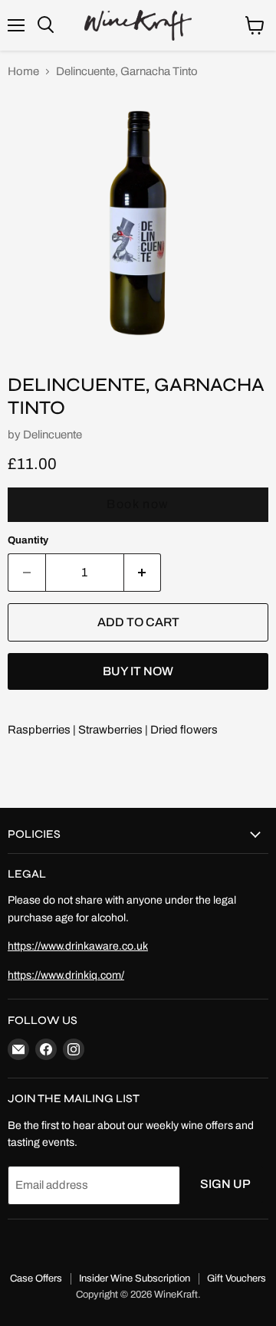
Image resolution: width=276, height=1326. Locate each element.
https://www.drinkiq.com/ (66, 975)
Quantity (28, 540)
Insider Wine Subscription (134, 1278)
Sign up (225, 1183)
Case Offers (36, 1278)
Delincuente (52, 434)
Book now (138, 503)
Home (23, 71)
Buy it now (138, 671)
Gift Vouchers (236, 1278)
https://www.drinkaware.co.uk (78, 946)
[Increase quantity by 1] (143, 572)
